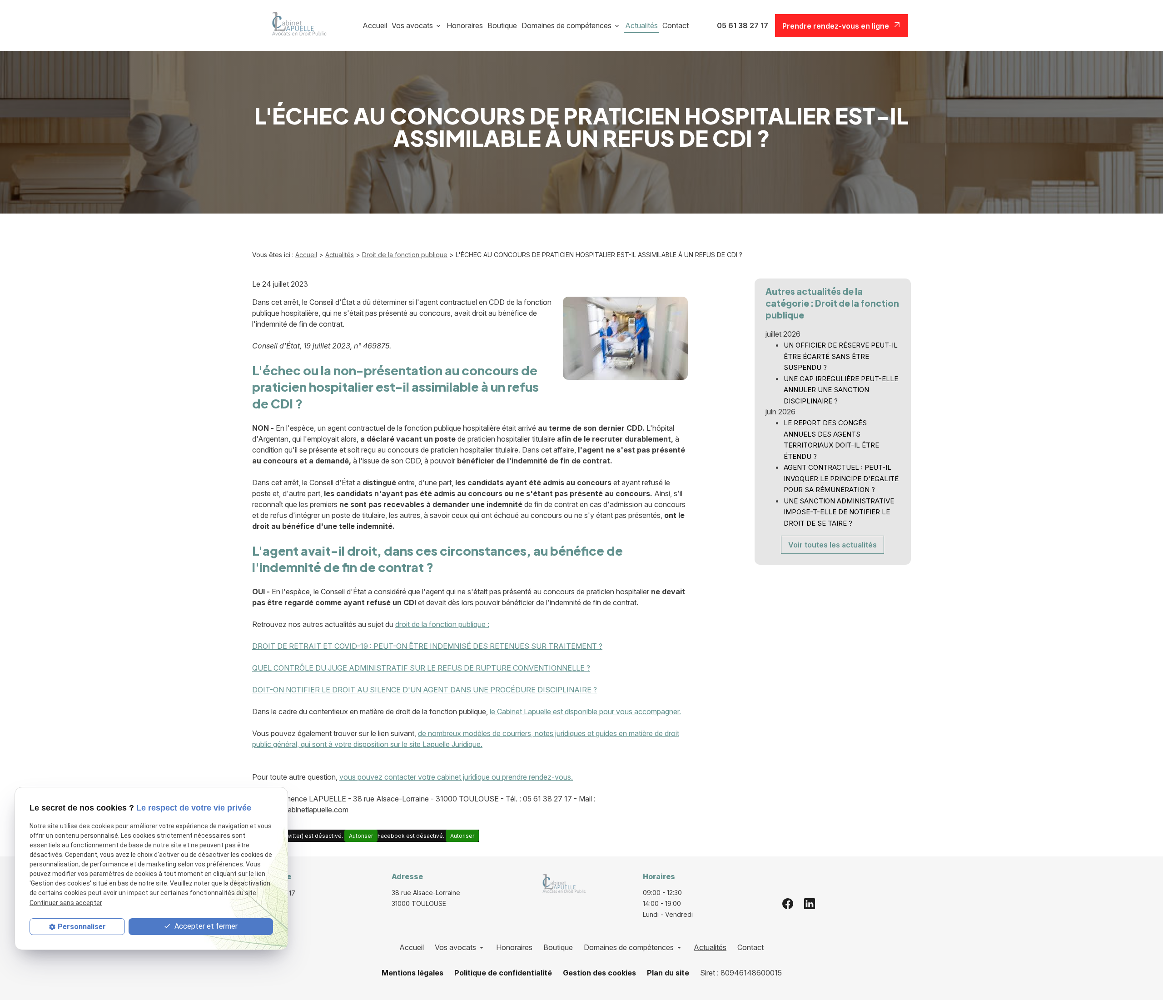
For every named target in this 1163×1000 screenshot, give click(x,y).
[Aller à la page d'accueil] (296, 25)
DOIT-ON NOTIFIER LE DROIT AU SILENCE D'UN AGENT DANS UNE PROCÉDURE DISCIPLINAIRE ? (424, 689)
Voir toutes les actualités (832, 544)
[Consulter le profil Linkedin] (809, 903)
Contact (675, 25)
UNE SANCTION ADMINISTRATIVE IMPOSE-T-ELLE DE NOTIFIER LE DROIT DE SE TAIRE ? (839, 512)
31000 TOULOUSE (427, 898)
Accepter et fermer (205, 926)
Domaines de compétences (566, 25)
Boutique (502, 25)
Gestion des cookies (599, 972)
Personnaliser (82, 926)
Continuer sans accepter (66, 902)
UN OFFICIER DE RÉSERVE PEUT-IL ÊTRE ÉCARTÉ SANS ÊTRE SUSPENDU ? (841, 356)
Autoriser (361, 835)
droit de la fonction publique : (442, 624)
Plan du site (668, 972)
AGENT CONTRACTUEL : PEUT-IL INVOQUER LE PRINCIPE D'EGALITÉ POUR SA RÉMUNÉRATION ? (841, 478)
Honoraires (465, 25)
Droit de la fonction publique (404, 255)
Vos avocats (412, 25)
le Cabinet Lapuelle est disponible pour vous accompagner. (585, 711)
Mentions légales (412, 972)
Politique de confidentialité (503, 972)
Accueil (375, 25)
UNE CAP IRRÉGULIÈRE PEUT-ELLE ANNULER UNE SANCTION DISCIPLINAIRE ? (841, 389)
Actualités (641, 25)
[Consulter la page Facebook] (787, 903)
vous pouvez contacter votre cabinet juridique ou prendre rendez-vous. (456, 776)
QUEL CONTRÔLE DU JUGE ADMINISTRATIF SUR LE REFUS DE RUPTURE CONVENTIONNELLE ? (421, 667)
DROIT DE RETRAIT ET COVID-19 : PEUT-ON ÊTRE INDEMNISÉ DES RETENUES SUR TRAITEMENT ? (427, 646)
